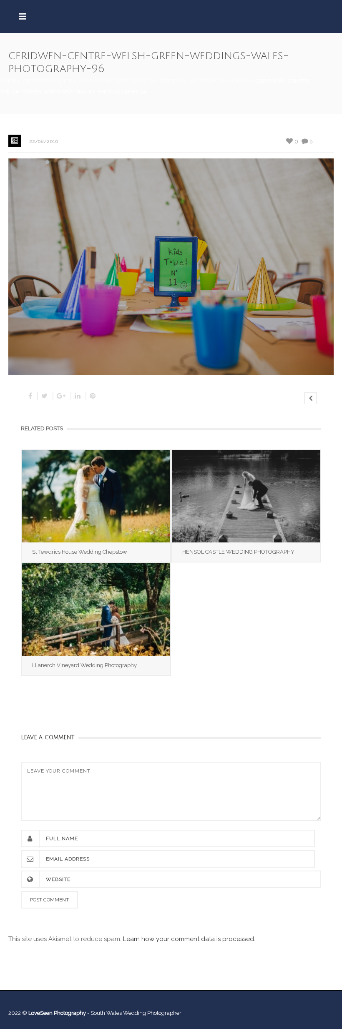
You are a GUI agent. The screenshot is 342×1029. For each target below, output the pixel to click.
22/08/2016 (43, 141)
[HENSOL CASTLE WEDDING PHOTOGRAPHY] (246, 496)
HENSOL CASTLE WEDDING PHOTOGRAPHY (238, 552)
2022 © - (49, 1013)
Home (8, 81)
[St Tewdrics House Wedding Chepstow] (96, 496)
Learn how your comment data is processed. (189, 939)
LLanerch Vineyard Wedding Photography (84, 665)
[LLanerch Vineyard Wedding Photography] (96, 609)
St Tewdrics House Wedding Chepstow (79, 552)
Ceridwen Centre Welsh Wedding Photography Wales (166, 81)
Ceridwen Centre (49, 81)
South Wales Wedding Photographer (136, 1013)
